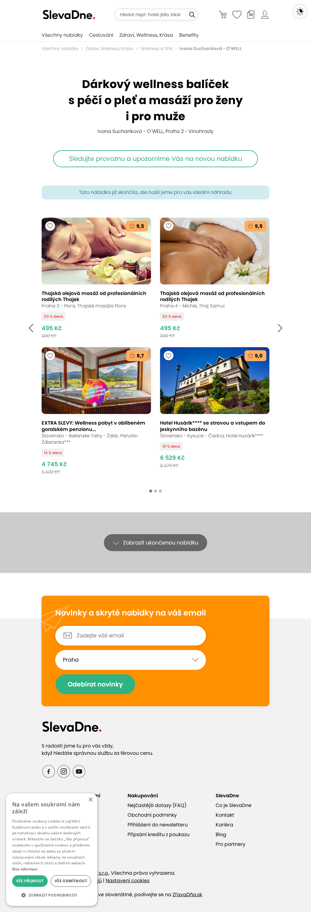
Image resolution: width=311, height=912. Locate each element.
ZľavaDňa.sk (187, 894)
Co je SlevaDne (233, 805)
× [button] (90, 800)
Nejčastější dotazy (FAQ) (157, 805)
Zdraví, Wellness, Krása (146, 35)
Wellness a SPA (156, 49)
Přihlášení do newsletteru (158, 824)
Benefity (189, 35)
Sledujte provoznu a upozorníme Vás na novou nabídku (155, 158)
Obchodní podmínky (152, 815)
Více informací (24, 869)
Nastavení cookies (127, 880)
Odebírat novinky (95, 684)
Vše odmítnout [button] (71, 880)
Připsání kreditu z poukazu (159, 834)
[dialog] (51, 849)
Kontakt (225, 815)
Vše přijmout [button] (30, 880)
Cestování (101, 35)
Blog (221, 834)
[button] (31, 328)
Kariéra (224, 824)
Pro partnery (230, 844)
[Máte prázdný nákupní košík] (222, 14)
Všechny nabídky (62, 35)
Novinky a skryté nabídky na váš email (130, 613)
